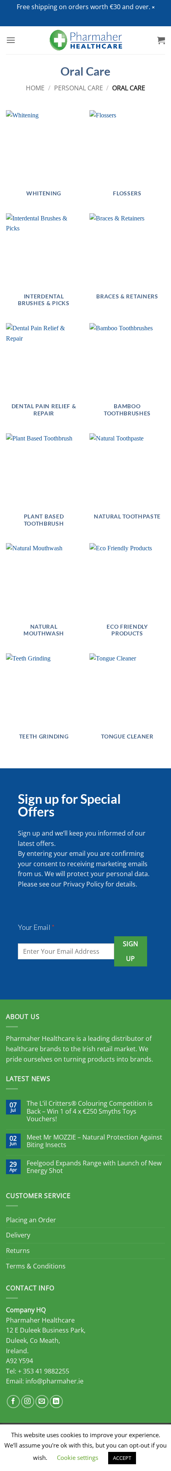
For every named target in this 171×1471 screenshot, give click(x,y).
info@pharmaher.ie (54, 1381)
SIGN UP (130, 951)
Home (35, 88)
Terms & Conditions (36, 1266)
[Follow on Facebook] (13, 1401)
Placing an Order (31, 1220)
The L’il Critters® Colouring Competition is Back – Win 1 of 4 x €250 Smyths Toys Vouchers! (90, 1111)
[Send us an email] (42, 1401)
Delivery (18, 1235)
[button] (153, 7)
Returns (18, 1250)
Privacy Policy (83, 884)
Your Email (36, 927)
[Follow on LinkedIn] (56, 1401)
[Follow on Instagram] (27, 1401)
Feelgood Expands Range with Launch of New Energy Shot (94, 1167)
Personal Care (78, 88)
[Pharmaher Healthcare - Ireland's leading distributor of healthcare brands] (85, 40)
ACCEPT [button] (122, 1457)
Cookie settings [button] (77, 1457)
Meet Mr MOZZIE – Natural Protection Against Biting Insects (94, 1141)
